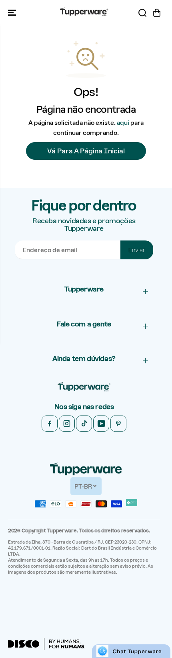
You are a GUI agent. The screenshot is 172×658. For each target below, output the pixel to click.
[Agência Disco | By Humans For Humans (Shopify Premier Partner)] (46, 644)
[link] (84, 387)
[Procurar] (142, 13)
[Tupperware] (84, 12)
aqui (123, 122)
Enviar (136, 250)
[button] (13, 12)
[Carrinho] (157, 13)
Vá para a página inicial (86, 151)
